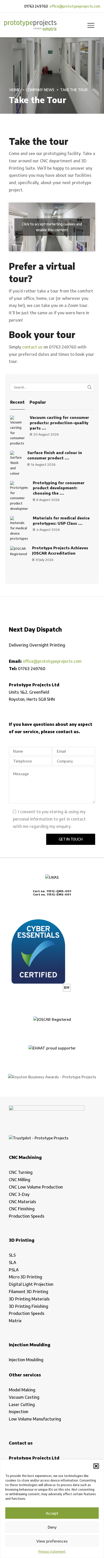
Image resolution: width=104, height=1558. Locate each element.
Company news (40, 90)
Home (15, 90)
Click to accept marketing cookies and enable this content (52, 227)
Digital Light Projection (31, 1284)
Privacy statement (52, 1551)
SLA (12, 1262)
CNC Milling (19, 1179)
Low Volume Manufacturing (35, 1418)
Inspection (18, 1411)
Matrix (15, 1320)
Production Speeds (26, 1216)
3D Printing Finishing (28, 1306)
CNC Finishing (22, 1208)
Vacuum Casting (24, 1397)
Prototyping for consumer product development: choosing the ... (59, 487)
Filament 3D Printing (28, 1291)
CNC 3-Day (19, 1194)
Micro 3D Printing (25, 1276)
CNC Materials (22, 1201)
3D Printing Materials (29, 1298)
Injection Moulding (26, 1359)
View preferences (52, 1541)
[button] (96, 1466)
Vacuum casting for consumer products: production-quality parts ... (59, 422)
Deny (52, 1527)
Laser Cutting (22, 1404)
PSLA (14, 1269)
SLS (12, 1255)
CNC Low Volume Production (36, 1187)
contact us (32, 346)
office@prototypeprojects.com (74, 6)
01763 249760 (36, 6)
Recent (17, 402)
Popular (38, 402)
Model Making (22, 1389)
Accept (52, 1513)
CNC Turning (21, 1172)
